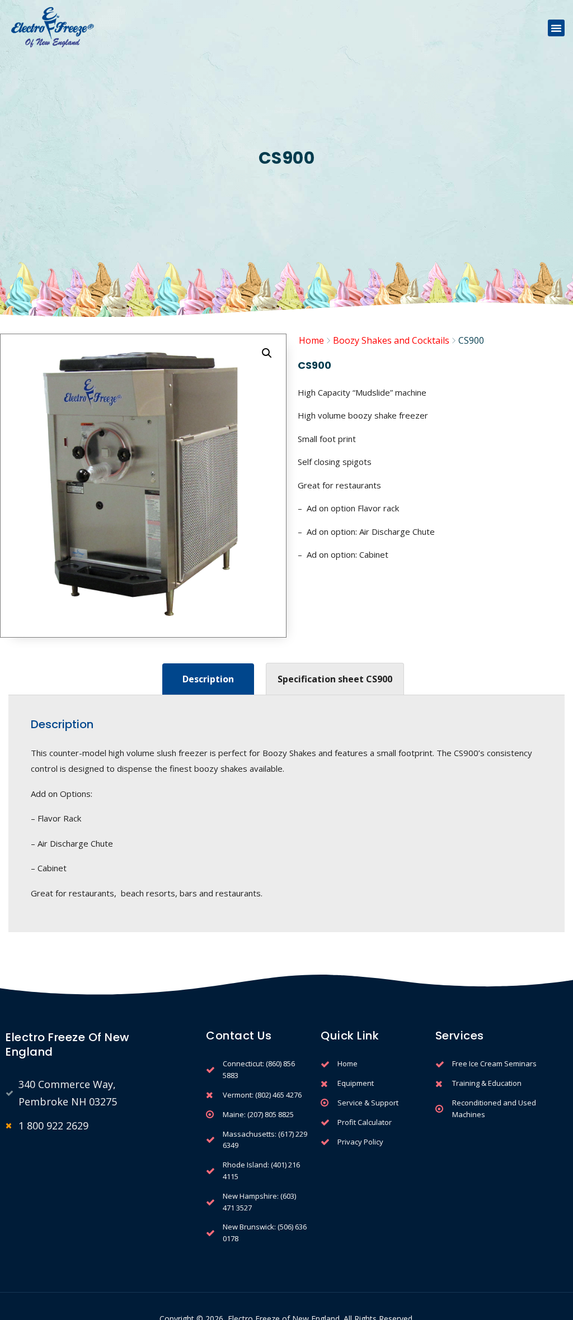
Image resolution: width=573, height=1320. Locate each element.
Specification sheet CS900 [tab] (335, 679)
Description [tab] (208, 679)
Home (311, 340)
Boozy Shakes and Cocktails (391, 340)
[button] (556, 28)
